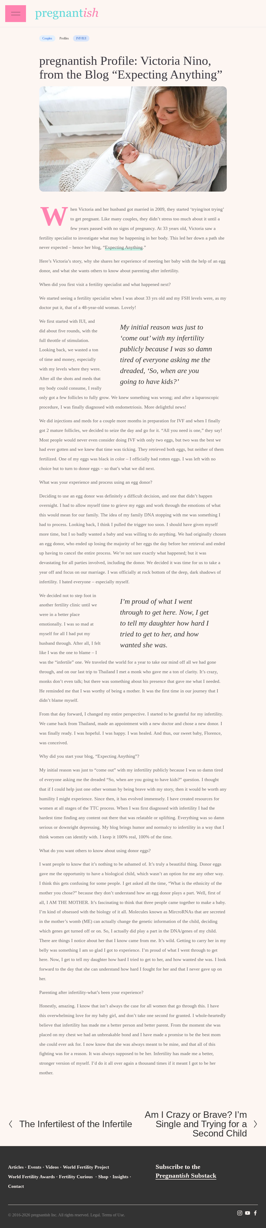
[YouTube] (247, 1213)
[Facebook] (255, 1213)
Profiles (64, 38)
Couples (47, 38)
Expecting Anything (124, 247)
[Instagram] (239, 1213)
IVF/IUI (81, 38)
